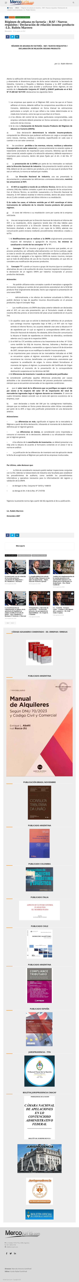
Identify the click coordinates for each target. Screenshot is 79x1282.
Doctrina (11, 17)
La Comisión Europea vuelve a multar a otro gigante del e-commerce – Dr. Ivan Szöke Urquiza (63, 610)
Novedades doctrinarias (22, 17)
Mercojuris (8, 31)
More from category (39, 555)
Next (12, 623)
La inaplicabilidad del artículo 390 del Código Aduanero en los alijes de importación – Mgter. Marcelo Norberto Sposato (39, 579)
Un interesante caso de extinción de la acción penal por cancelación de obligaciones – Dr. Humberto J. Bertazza (15, 579)
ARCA (6, 17)
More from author (24, 555)
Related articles (11, 555)
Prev (8, 623)
